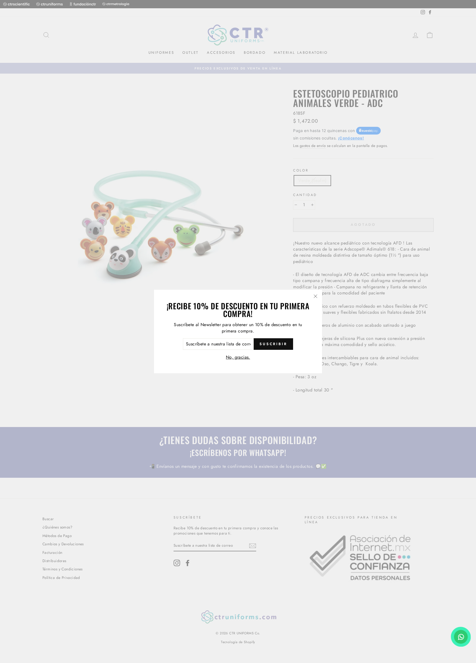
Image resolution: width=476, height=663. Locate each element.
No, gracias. (238, 357)
